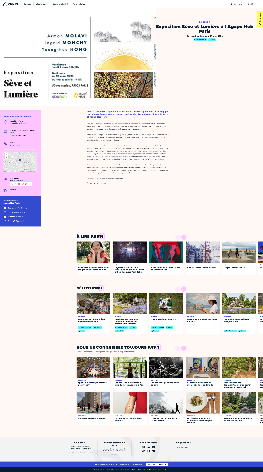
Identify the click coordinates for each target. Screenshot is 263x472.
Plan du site (165, 469)
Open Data (141, 469)
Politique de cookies (153, 469)
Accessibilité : (118, 469)
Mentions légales (99, 469)
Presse (134, 469)
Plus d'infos (14, 145)
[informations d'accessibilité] (21, 184)
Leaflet (20, 171)
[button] (20, 160)
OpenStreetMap (29, 171)
